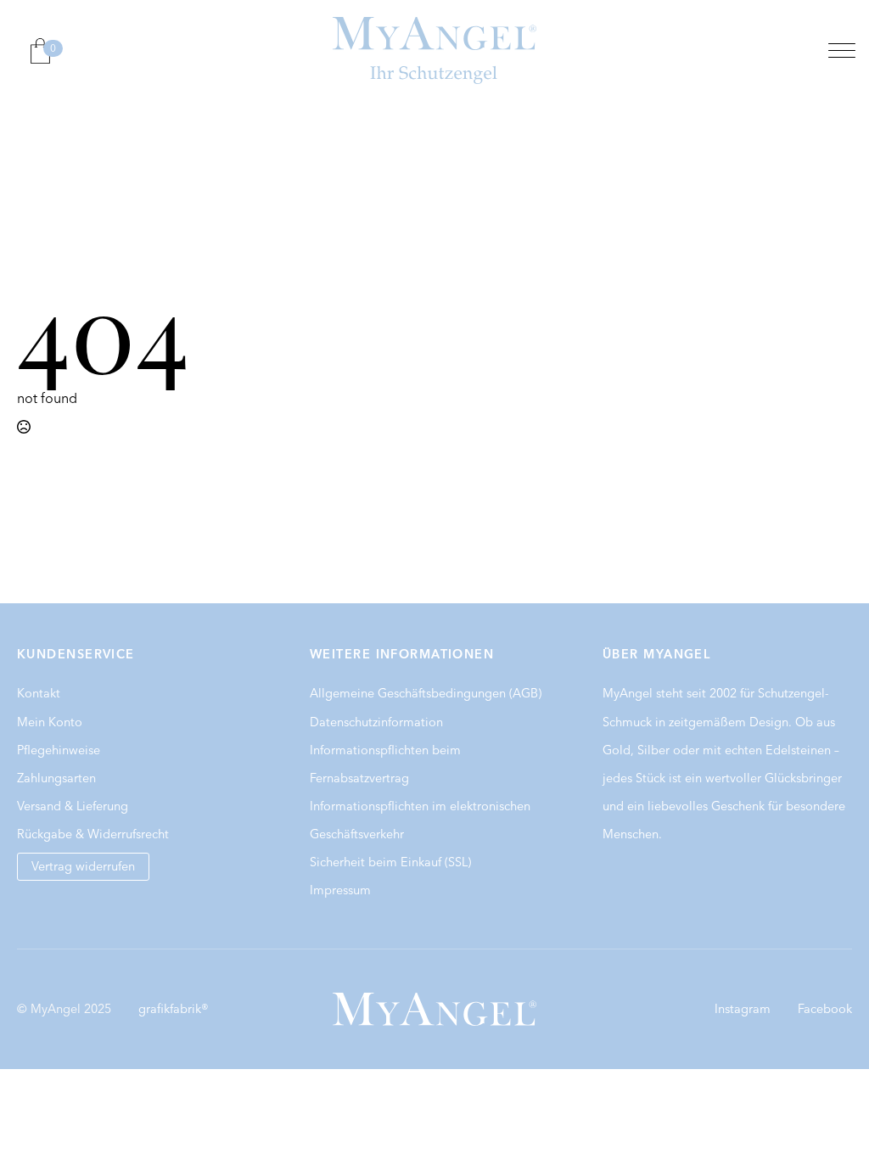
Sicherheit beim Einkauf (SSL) (390, 862)
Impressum (340, 890)
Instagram (743, 1008)
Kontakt (38, 693)
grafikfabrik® (173, 1008)
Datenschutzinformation (376, 722)
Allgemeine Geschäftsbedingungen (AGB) (425, 693)
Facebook (825, 1008)
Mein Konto (49, 722)
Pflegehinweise (58, 750)
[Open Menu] (841, 50)
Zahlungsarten (56, 778)
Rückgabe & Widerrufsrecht (93, 834)
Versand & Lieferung (72, 806)
